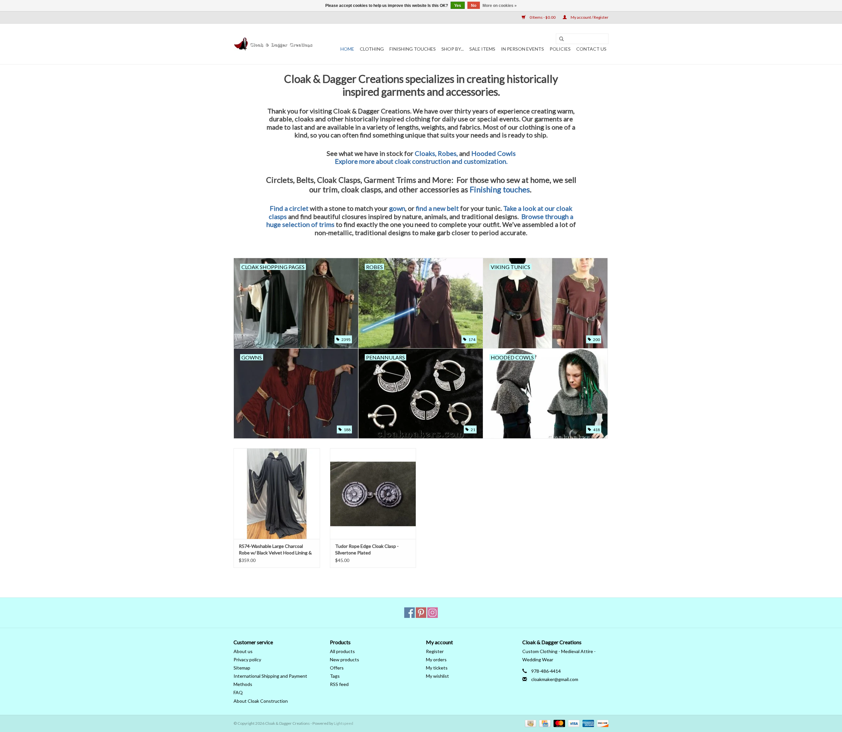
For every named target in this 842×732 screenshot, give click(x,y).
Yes (457, 5)
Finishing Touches (412, 49)
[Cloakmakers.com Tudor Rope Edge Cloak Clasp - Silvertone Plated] (373, 493)
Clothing (372, 49)
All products (342, 651)
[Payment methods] (530, 722)
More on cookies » (500, 5)
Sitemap (242, 668)
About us (243, 651)
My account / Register (589, 17)
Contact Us (591, 49)
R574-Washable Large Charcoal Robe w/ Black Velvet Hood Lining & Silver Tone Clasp (275, 549)
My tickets (437, 668)
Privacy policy (247, 659)
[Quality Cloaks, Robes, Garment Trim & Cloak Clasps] (274, 44)
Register (435, 651)
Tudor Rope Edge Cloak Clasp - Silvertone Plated (367, 549)
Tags (335, 676)
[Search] (561, 39)
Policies (560, 49)
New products (344, 659)
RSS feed (339, 684)
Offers (337, 668)
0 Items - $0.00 (542, 17)
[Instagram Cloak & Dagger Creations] (432, 612)
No (473, 5)
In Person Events (522, 49)
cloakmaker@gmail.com (554, 679)
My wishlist (437, 676)
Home (347, 49)
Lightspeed (343, 723)
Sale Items (482, 49)
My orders (436, 659)
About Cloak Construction (261, 701)
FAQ (238, 692)
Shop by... (452, 49)
